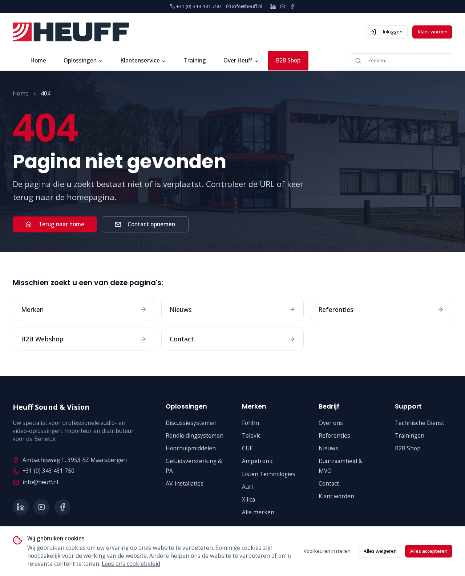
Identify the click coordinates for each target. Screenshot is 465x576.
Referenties (334, 435)
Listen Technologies (268, 474)
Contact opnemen (151, 224)
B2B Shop (288, 60)
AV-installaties (184, 483)
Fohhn (250, 423)
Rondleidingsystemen (194, 435)
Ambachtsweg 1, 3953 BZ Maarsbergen (75, 460)
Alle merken (258, 512)
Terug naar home (61, 224)
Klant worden (432, 31)
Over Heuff (237, 60)
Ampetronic (257, 461)
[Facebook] (292, 6)
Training (195, 60)
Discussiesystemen (191, 423)
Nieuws (328, 448)
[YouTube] (282, 6)
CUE (247, 448)
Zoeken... (378, 60)
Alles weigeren (380, 551)
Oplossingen (80, 60)
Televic (251, 435)
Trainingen (409, 435)
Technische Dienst (419, 423)
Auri (247, 487)
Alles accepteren (429, 551)
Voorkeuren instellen (327, 551)
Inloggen (393, 31)
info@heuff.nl (40, 482)
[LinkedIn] (273, 6)
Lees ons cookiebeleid (131, 564)
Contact (329, 483)
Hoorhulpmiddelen (191, 448)
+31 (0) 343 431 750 (48, 471)
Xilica (248, 499)
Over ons (331, 423)
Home (38, 60)
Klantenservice (140, 60)
